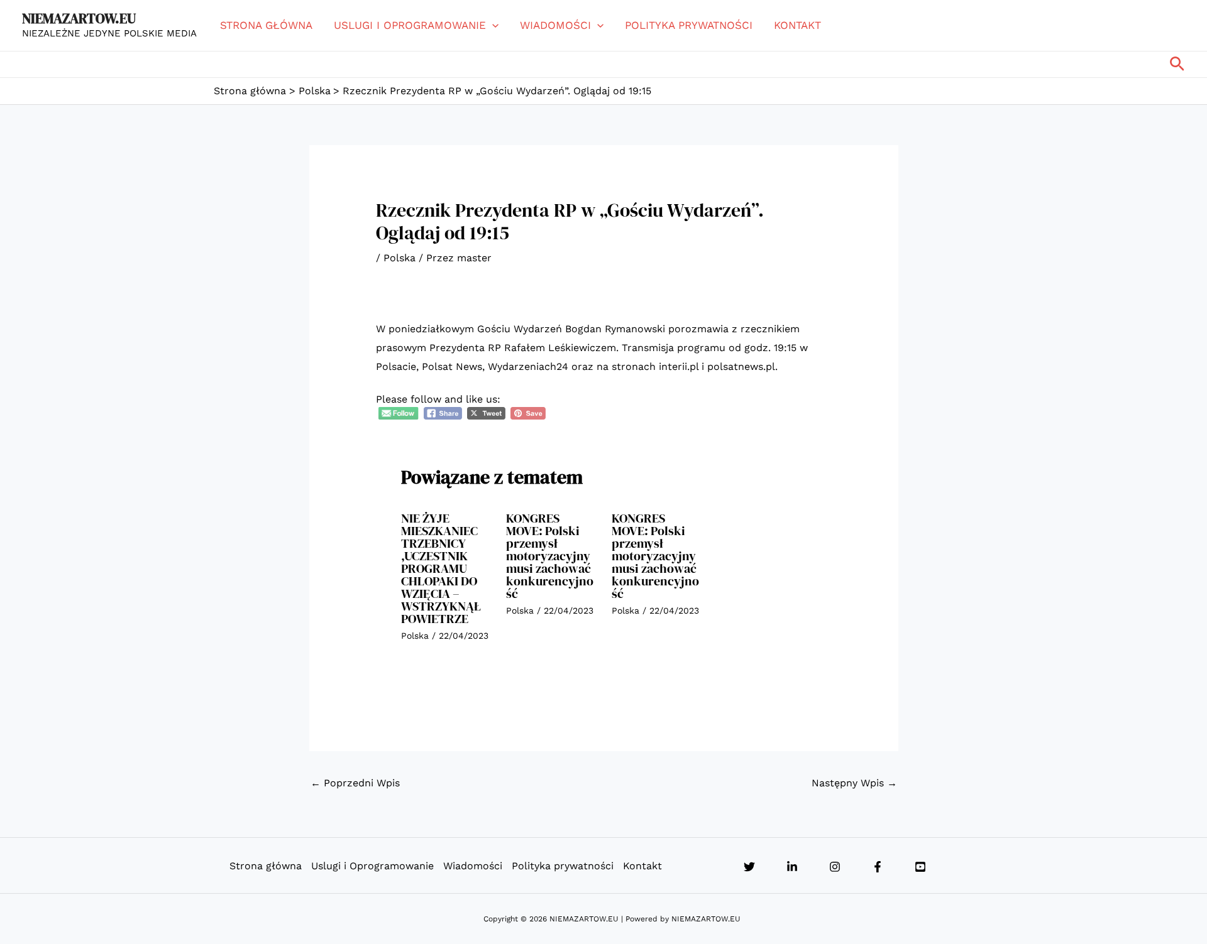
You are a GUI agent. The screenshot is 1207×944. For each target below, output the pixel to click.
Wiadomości (555, 25)
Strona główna (266, 25)
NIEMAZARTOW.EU (79, 18)
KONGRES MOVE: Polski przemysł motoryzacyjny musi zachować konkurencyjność (549, 555)
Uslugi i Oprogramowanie (410, 25)
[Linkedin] (792, 866)
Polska (399, 258)
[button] (492, 25)
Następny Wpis (854, 783)
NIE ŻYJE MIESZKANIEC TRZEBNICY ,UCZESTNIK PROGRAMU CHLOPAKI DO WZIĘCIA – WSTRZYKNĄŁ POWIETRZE (441, 568)
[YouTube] (920, 866)
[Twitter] (749, 866)
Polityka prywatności (688, 25)
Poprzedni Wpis (355, 783)
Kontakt (797, 25)
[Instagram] (834, 866)
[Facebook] (877, 866)
